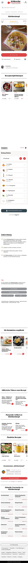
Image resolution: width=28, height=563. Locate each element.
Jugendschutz (22, 554)
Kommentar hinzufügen (14, 478)
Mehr (18, 302)
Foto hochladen (14, 288)
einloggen (13, 481)
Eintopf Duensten (19, 510)
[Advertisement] (14, 372)
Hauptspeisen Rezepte (14, 301)
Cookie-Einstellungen (6, 549)
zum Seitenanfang (14, 544)
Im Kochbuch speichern (14, 292)
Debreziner (4, 524)
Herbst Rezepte (23, 301)
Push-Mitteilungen (20, 548)
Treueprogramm (4, 548)
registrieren (19, 481)
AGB (24, 552)
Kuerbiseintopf (5, 495)
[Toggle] (25, 2)
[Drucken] (25, 59)
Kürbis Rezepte (5, 302)
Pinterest (9, 556)
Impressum (15, 554)
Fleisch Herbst (18, 531)
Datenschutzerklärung (6, 554)
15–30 (2, 21)
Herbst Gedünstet (5, 502)
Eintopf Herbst (18, 502)
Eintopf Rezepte (5, 301)
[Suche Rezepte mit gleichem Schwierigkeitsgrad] (25, 21)
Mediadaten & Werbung (11, 552)
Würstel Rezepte (13, 302)
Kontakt (3, 552)
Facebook (3, 556)
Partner (19, 552)
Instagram (20, 556)
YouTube (15, 556)
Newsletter (12, 548)
